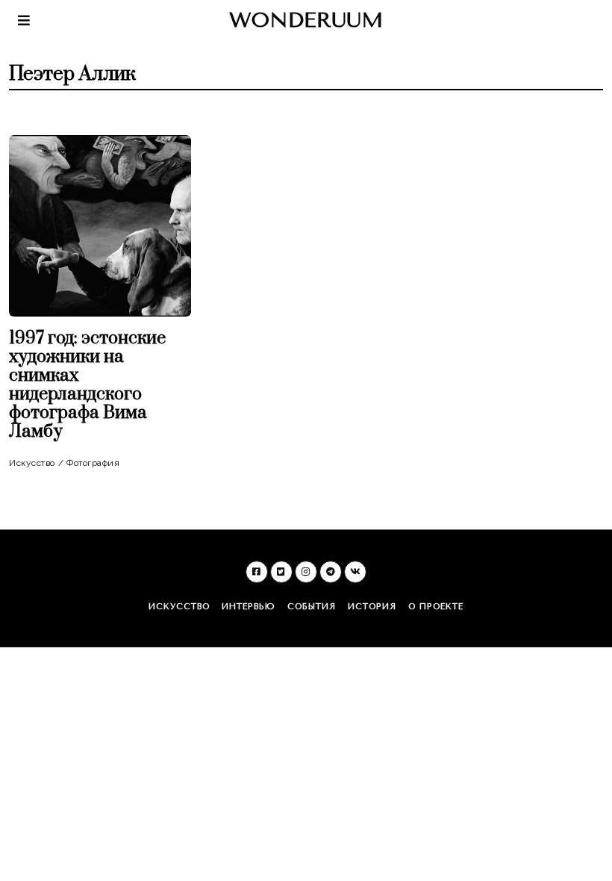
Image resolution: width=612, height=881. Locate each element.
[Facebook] (257, 572)
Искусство (32, 463)
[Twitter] (281, 572)
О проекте (435, 606)
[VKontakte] (355, 572)
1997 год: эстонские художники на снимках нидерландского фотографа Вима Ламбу (87, 385)
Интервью (248, 606)
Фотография (92, 463)
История (372, 606)
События (311, 606)
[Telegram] (330, 572)
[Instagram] (306, 572)
